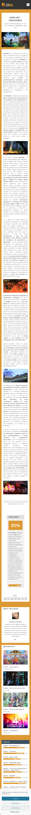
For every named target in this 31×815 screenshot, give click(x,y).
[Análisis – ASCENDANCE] (15, 721)
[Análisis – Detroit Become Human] (15, 678)
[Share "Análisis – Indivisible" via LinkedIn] (15, 598)
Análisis (11, 25)
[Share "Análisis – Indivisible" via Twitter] (8, 598)
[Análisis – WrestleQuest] (15, 657)
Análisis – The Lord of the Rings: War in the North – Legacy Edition (15, 769)
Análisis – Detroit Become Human (14, 688)
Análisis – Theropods (9, 751)
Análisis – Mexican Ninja (10, 757)
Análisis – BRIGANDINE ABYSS (11, 763)
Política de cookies (14, 811)
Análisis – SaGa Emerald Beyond (13, 709)
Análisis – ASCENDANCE (10, 730)
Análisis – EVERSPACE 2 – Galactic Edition (15, 781)
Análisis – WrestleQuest (10, 667)
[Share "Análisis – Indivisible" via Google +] (12, 598)
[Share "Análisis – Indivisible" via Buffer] (19, 598)
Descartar (15, 803)
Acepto (15, 799)
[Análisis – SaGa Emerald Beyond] (15, 700)
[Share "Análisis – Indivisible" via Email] (22, 598)
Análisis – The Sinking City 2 (11, 745)
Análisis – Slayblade (9, 775)
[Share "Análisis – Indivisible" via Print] (26, 598)
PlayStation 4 (19, 25)
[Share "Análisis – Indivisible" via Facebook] (5, 598)
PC (14, 25)
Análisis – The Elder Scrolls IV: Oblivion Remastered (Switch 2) (14, 787)
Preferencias (15, 808)
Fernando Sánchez (16, 23)
